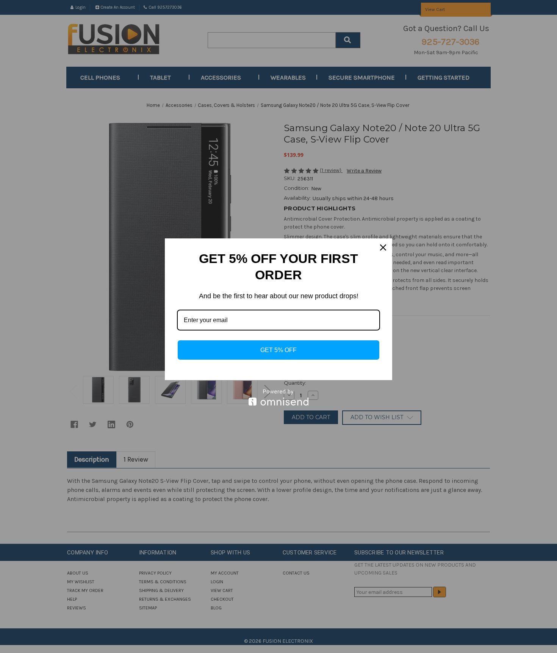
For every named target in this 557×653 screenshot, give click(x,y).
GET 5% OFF (278, 350)
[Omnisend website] (278, 397)
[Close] (383, 247)
